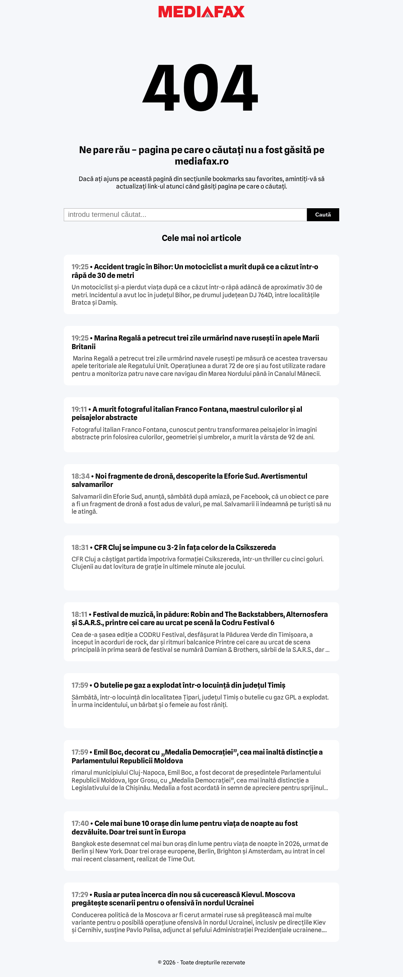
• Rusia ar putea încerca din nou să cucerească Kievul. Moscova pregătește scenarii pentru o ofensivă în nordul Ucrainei (183, 898)
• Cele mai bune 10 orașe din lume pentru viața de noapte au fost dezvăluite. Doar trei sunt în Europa (185, 827)
